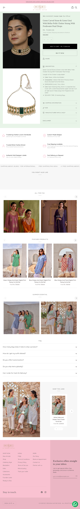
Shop (4, 459)
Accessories (6, 474)
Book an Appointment (39, 459)
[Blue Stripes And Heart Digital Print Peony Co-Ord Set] (40, 261)
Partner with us (37, 465)
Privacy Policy (22, 462)
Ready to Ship (7, 480)
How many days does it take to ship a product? (20, 347)
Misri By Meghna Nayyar (49, 503)
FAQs (19, 456)
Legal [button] (20, 453)
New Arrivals (6, 456)
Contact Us (36, 462)
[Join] (75, 476)
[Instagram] (45, 492)
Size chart (45, 34)
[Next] (76, 197)
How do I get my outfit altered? (14, 353)
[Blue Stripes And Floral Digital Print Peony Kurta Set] (65, 261)
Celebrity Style (7, 462)
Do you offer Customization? (13, 360)
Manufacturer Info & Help (55, 112)
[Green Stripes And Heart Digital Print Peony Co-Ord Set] (15, 261)
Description (49, 66)
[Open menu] (4, 7)
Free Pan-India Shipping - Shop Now (41, 1)
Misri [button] (34, 453)
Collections (6, 471)
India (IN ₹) (8, 503)
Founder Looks (7, 477)
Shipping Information (53, 103)
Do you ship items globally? (13, 366)
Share (47, 58)
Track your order (23, 471)
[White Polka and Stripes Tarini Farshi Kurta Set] (58, 405)
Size (46, 108)
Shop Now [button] (6, 453)
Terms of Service (23, 465)
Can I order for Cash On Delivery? (15, 373)
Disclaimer (47, 120)
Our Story (36, 456)
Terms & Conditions (24, 459)
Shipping (54, 32)
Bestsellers (6, 465)
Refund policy (22, 468)
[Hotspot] (14, 407)
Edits (4, 468)
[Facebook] (42, 492)
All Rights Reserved (69, 503)
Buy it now (60, 53)
